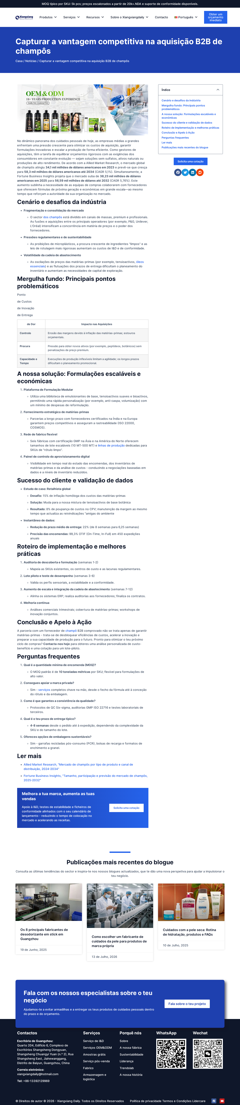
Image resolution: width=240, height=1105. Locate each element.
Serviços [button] (69, 17)
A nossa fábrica (131, 1047)
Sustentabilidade (131, 1054)
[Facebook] (213, 1100)
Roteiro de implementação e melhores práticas (190, 127)
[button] (186, 17)
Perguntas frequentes (175, 137)
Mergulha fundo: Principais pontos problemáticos (183, 107)
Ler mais (167, 142)
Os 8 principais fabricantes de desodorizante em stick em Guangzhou (44, 934)
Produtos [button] (46, 17)
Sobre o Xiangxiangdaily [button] (127, 17)
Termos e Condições (177, 1101)
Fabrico (88, 1068)
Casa (19, 61)
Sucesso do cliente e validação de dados (187, 122)
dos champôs (52, 217)
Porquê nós (130, 1033)
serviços (44, 689)
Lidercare (199, 1101)
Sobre (124, 1041)
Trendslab (127, 1068)
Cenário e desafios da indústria (181, 100)
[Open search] (225, 17)
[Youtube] (222, 1100)
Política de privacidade (145, 1101)
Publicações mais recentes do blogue (185, 147)
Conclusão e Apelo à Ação (178, 132)
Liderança (126, 1061)
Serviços (91, 1033)
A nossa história (131, 1074)
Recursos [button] (93, 17)
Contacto (161, 17)
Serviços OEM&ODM (97, 1047)
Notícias (31, 61)
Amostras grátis (94, 1054)
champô (71, 630)
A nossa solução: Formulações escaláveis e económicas (189, 115)
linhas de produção (111, 445)
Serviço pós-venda (96, 1061)
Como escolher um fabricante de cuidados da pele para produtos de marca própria (119, 941)
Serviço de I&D (93, 1041)
